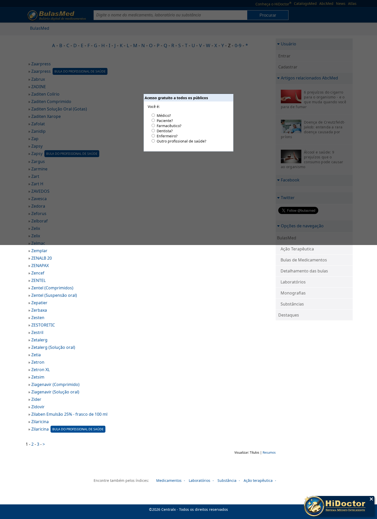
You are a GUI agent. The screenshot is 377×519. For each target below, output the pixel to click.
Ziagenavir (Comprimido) (55, 384)
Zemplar (39, 250)
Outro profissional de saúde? (181, 141)
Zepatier (39, 303)
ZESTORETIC (43, 325)
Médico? (164, 115)
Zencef (37, 273)
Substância (226, 480)
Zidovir (38, 407)
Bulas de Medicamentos (304, 260)
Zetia (36, 355)
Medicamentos (169, 480)
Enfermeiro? (167, 136)
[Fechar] (371, 499)
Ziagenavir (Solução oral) (55, 392)
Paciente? (165, 120)
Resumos (269, 452)
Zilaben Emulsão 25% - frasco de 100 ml (69, 414)
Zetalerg (39, 340)
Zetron (37, 362)
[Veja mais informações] (339, 506)
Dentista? (165, 130)
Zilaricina (40, 421)
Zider (36, 399)
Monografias (293, 293)
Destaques (288, 315)
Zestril (37, 332)
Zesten (37, 317)
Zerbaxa (39, 310)
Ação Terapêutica (297, 249)
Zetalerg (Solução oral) (53, 347)
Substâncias (292, 304)
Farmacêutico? (169, 125)
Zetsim (37, 377)
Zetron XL (40, 369)
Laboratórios (293, 282)
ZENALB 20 (41, 258)
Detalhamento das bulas (304, 271)
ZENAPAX (40, 265)
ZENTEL (38, 280)
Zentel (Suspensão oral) (54, 295)
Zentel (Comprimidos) (52, 288)
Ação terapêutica (258, 480)
